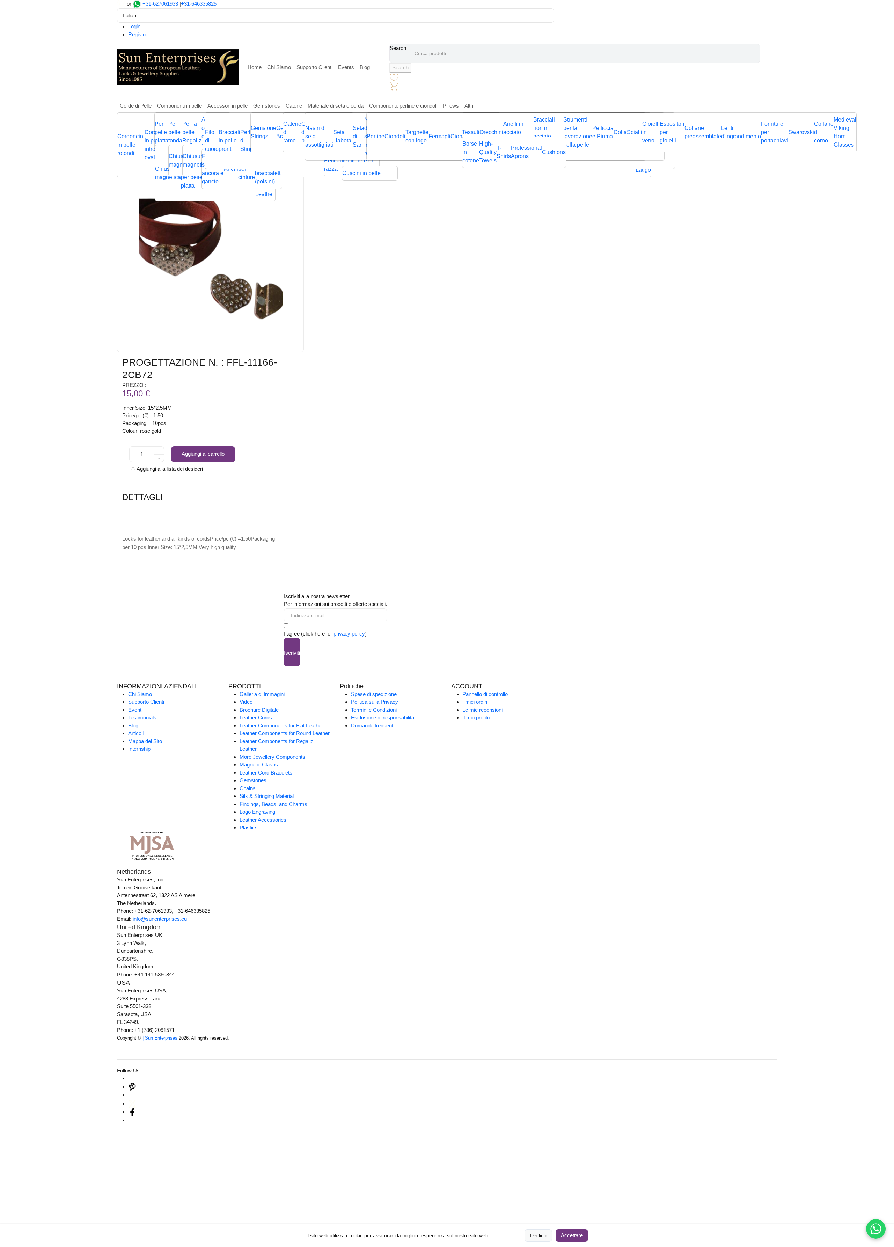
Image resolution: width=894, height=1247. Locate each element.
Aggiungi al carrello (203, 454)
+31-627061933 (160, 4)
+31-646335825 (199, 4)
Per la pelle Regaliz (191, 132)
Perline (375, 136)
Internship (139, 749)
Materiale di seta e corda (336, 106)
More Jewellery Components (272, 757)
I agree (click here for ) (325, 634)
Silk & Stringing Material (267, 796)
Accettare (572, 1235)
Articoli (136, 733)
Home (255, 67)
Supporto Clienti (314, 67)
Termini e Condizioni (374, 710)
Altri (468, 106)
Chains (248, 788)
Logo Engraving (257, 812)
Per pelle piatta (161, 132)
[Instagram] (132, 1078)
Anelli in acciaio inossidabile (518, 132)
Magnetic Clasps (259, 765)
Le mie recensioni (482, 710)
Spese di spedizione (374, 694)
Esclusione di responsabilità (382, 717)
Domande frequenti (372, 725)
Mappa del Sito (145, 741)
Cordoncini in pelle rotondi (131, 144)
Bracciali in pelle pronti (229, 140)
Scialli (634, 132)
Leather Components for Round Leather (285, 733)
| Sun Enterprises (159, 1038)
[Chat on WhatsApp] (876, 1229)
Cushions (554, 152)
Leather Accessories (263, 820)
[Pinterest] (132, 1087)
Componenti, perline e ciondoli (403, 106)
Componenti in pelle (179, 106)
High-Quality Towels (488, 152)
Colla (620, 132)
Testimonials (142, 717)
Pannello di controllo (485, 694)
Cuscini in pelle (361, 173)
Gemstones (266, 106)
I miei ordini (475, 702)
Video (246, 702)
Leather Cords (256, 717)
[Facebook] (132, 1112)
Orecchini (491, 132)
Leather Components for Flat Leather (281, 725)
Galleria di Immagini (262, 694)
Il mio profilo (476, 717)
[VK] (132, 1120)
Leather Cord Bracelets (266, 773)
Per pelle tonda (175, 132)
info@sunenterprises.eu (160, 919)
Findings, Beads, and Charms (273, 804)
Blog (365, 67)
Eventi (135, 710)
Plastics (249, 827)
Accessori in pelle (227, 106)
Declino (538, 1235)
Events (346, 67)
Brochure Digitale (259, 710)
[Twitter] (132, 1103)
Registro (137, 34)
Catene (294, 106)
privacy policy (349, 634)
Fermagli (439, 136)
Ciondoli (394, 136)
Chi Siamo (279, 67)
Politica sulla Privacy (374, 702)
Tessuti (470, 132)
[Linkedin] (132, 1095)
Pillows (451, 106)
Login (134, 26)
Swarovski (801, 132)
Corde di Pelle (136, 106)
